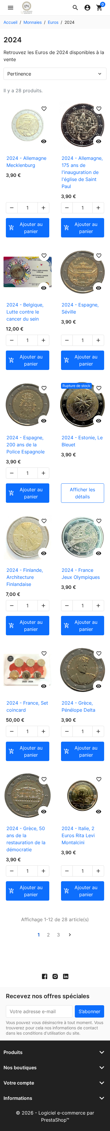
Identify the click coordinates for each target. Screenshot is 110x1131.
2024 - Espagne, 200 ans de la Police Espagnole (25, 445)
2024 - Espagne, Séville (80, 308)
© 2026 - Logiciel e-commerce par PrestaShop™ (55, 1116)
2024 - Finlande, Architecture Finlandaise (24, 577)
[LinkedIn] (65, 976)
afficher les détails (82, 493)
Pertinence (55, 74)
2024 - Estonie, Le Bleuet (82, 441)
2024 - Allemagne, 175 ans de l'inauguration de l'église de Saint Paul (82, 172)
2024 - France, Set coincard (27, 706)
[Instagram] (55, 976)
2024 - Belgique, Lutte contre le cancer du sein (24, 312)
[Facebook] (44, 976)
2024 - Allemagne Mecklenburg (26, 161)
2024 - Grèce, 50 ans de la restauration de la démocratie (25, 838)
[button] (75, 8)
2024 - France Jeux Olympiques (81, 573)
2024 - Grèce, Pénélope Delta (78, 706)
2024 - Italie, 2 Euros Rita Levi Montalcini (78, 835)
